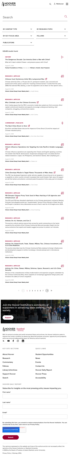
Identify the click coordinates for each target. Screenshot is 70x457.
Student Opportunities (44, 354)
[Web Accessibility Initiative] (8, 4)
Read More (35, 62)
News (37, 358)
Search (5, 377)
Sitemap (15, 453)
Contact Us (39, 366)
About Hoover (8, 354)
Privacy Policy (7, 453)
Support (8, 317)
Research (6, 358)
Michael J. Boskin (35, 68)
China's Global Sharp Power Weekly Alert (17, 91)
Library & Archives (10, 370)
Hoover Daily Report (43, 370)
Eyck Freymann (45, 68)
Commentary (8, 362)
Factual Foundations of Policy (13, 68)
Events (38, 362)
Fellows (6, 366)
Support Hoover (9, 373)
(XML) (20, 453)
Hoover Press (40, 373)
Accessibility (40, 377)
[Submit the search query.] (65, 16)
